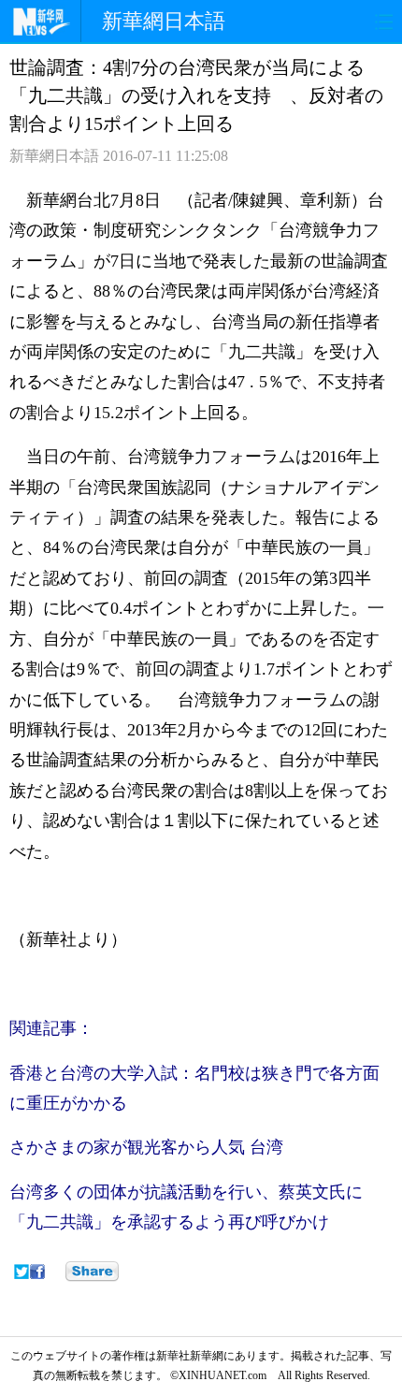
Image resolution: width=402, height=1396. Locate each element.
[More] (92, 1271)
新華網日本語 (163, 21)
